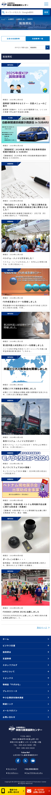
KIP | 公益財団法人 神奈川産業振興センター (14, 4)
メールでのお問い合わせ (39, 790)
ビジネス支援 (9, 645)
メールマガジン (10, 710)
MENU (46, 4)
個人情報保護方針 (32, 769)
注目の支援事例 (13, 38)
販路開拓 (33, 47)
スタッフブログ (10, 665)
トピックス (8, 678)
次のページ (42, 627)
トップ (3, 19)
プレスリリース (10, 691)
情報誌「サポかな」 (12, 684)
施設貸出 (7, 651)
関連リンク (8, 704)
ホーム (6, 639)
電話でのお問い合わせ (13, 790)
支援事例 (11, 19)
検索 (46, 12)
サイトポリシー (13, 773)
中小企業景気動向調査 (13, 697)
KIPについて (9, 671)
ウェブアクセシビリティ (34, 773)
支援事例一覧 (20, 19)
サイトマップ (12, 769)
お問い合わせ (9, 717)
